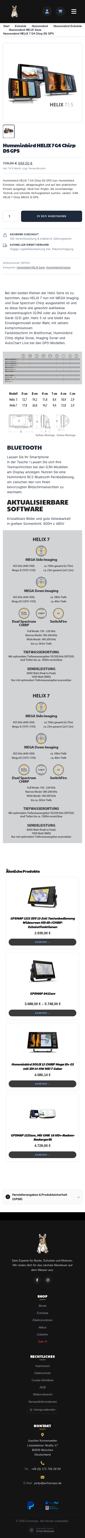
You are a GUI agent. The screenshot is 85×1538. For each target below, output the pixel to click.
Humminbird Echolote (67, 26)
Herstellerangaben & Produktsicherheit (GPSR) (37, 1197)
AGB (43, 1387)
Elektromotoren (43, 1320)
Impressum (42, 1366)
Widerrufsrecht (42, 1394)
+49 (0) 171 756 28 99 (46, 1469)
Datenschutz (42, 1373)
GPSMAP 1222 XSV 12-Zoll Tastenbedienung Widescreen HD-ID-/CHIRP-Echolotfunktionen (42, 922)
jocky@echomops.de (47, 1483)
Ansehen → (42, 942)
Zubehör (42, 1334)
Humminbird (40, 26)
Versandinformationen (42, 1401)
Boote (42, 1305)
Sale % (42, 1341)
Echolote (20, 26)
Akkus (42, 1327)
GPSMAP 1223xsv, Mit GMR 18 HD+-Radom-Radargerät (42, 1137)
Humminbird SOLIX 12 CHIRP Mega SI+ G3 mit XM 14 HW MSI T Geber (42, 1066)
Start (6, 26)
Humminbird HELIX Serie (25, 29)
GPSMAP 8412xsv (42, 993)
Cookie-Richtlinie (42, 1380)
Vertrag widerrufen (44, 1409)
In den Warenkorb (51, 216)
